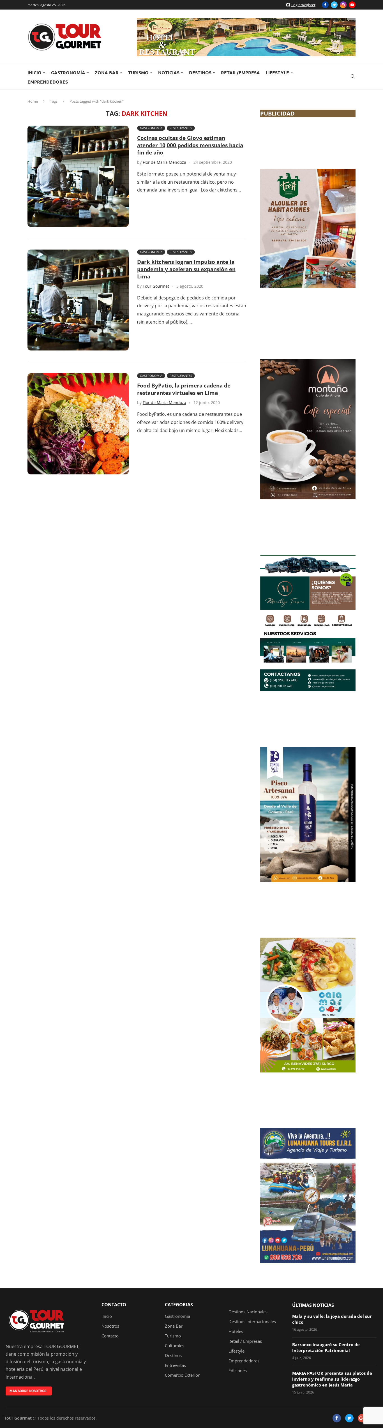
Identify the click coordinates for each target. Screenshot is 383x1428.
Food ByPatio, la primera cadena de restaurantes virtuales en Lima (183, 389)
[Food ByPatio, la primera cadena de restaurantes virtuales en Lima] (78, 423)
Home (32, 101)
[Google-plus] (362, 1418)
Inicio (34, 72)
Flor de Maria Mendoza (164, 162)
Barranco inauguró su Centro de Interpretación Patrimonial (326, 1347)
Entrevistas (175, 1365)
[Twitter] (334, 4)
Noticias (168, 72)
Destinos (200, 72)
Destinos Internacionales (252, 1321)
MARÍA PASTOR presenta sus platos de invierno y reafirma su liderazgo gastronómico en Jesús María (332, 1379)
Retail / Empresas (245, 1341)
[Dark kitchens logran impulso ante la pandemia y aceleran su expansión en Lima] (78, 300)
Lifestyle (277, 72)
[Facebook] (325, 4)
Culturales (174, 1346)
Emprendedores (47, 82)
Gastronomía (68, 72)
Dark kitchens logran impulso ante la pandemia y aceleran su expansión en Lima (186, 269)
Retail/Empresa (240, 72)
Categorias (179, 1304)
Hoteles (236, 1331)
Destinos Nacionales (248, 1312)
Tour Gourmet (156, 286)
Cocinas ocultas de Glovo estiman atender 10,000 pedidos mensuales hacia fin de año (190, 145)
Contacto (113, 1304)
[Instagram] (343, 4)
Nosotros (110, 1326)
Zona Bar (107, 72)
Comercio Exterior (182, 1375)
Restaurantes (181, 128)
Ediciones (238, 1371)
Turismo (138, 72)
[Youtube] (352, 4)
